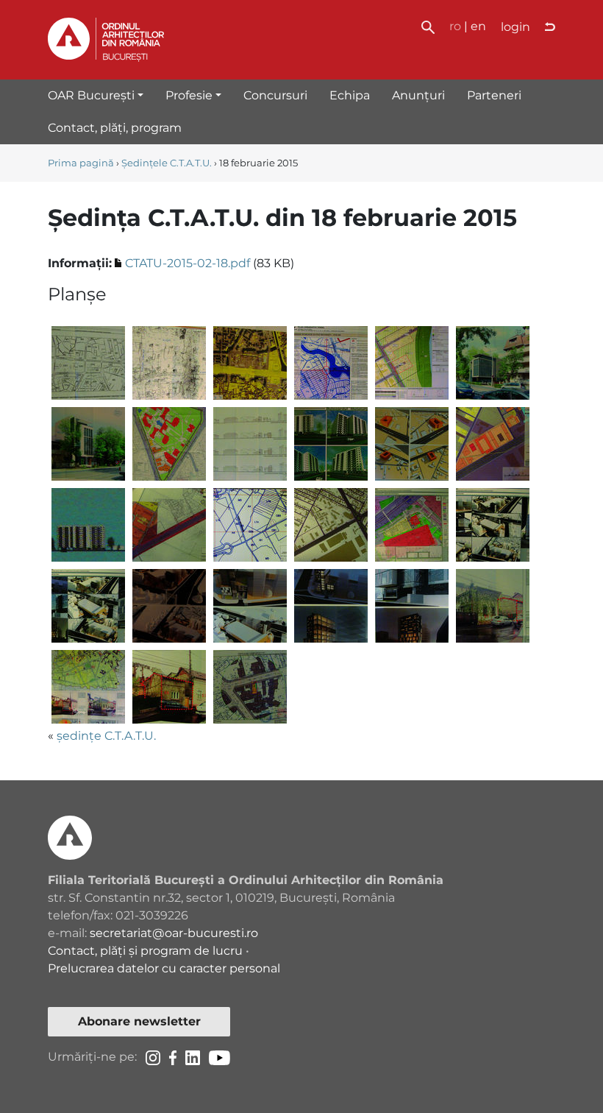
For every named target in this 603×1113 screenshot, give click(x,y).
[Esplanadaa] (88, 363)
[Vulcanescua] (492, 605)
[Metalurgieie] (169, 524)
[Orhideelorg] (411, 605)
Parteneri (494, 95)
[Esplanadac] (250, 363)
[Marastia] (492, 363)
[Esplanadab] (169, 363)
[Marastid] (250, 444)
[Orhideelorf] (330, 605)
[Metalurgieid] (88, 524)
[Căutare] (428, 26)
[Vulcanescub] (88, 686)
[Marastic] (169, 444)
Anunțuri (418, 95)
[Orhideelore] (250, 605)
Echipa (349, 95)
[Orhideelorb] (492, 524)
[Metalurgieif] (250, 524)
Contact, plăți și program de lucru (145, 951)
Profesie (189, 95)
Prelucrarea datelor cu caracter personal (164, 968)
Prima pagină (81, 163)
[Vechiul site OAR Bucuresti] (550, 27)
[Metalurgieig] (330, 524)
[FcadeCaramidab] (411, 363)
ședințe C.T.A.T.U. (106, 736)
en (478, 26)
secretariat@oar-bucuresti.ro (174, 933)
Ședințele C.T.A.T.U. (166, 163)
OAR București (91, 95)
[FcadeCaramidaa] (330, 363)
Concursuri (275, 95)
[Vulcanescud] (250, 686)
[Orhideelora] (411, 524)
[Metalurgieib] (411, 444)
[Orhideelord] (169, 605)
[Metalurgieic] (492, 444)
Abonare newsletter (139, 1021)
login (515, 27)
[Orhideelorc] (88, 605)
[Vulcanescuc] (169, 686)
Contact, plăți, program (115, 128)
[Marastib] (88, 444)
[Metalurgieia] (330, 444)
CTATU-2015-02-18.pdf (187, 263)
